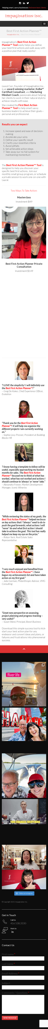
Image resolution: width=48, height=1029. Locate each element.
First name (8, 954)
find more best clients (37, 7)
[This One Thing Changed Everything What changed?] (24, 821)
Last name (8, 963)
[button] (44, 23)
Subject (6, 983)
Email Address (10, 973)
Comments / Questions (15, 992)
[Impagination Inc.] (23, 17)
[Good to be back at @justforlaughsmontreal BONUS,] (24, 730)
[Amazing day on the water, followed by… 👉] (24, 684)
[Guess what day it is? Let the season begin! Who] (24, 775)
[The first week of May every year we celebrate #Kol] (24, 867)
